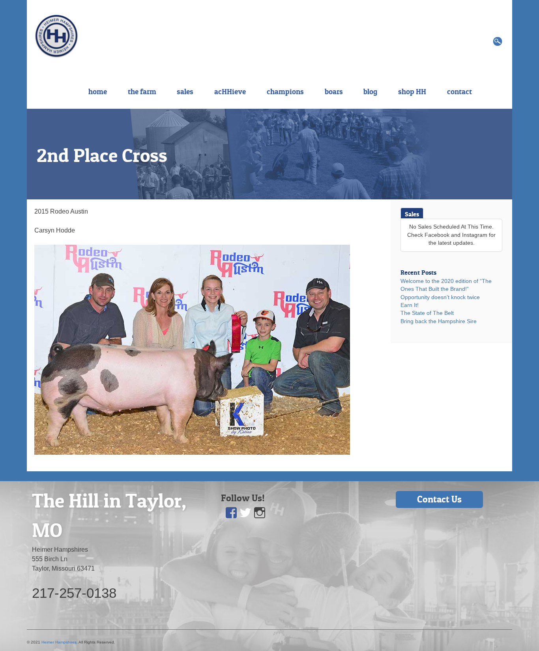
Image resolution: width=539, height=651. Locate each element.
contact (459, 91)
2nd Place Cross (102, 155)
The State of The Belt (427, 313)
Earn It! (410, 305)
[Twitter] (245, 513)
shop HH (412, 91)
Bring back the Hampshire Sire (439, 321)
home (97, 91)
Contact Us (439, 499)
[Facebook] (231, 513)
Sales (412, 214)
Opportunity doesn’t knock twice (440, 297)
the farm (142, 91)
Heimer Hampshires (59, 642)
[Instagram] (259, 513)
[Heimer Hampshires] (56, 35)
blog (370, 91)
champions (285, 91)
